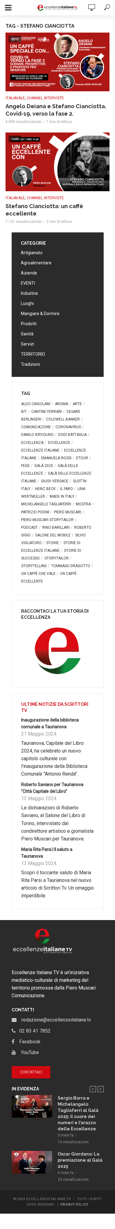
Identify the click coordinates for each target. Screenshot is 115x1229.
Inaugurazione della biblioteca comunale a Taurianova (50, 723)
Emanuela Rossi (56, 458)
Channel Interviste (45, 98)
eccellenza (32, 443)
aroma (61, 404)
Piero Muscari (67, 512)
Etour (82, 458)
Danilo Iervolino (37, 435)
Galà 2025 (43, 466)
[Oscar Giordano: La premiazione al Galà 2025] (32, 1162)
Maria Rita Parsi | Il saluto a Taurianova (46, 853)
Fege (25, 466)
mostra (83, 504)
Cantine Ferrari (46, 411)
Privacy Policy (74, 1204)
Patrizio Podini (35, 512)
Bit (24, 411)
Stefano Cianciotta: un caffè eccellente (44, 210)
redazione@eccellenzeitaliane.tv (54, 1020)
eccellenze (59, 443)
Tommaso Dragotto (70, 566)
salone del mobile (53, 535)
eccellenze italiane (40, 450)
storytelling (34, 566)
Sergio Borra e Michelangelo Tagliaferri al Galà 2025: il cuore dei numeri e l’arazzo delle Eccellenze (78, 1113)
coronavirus (68, 427)
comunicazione (36, 427)
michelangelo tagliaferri (46, 504)
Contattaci (31, 1072)
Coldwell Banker (63, 419)
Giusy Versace (54, 481)
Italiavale (15, 98)
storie (52, 543)
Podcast (29, 527)
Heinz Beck (45, 489)
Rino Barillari (56, 527)
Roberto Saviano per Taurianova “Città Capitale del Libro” (52, 788)
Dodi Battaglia (72, 435)
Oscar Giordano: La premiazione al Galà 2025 (80, 1160)
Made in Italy (62, 496)
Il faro (66, 489)
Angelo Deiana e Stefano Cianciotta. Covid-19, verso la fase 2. (56, 110)
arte (77, 404)
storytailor (56, 558)
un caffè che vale (38, 573)
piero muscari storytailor (47, 520)
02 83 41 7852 (33, 1031)
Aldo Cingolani (35, 404)
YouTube (27, 1052)
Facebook (27, 1042)
